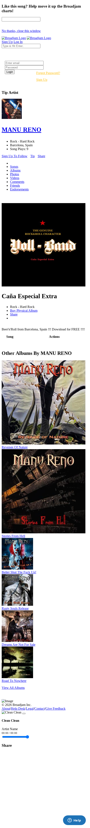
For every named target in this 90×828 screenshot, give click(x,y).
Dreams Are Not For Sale (18, 644)
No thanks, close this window (21, 31)
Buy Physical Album (23, 310)
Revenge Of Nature (15, 447)
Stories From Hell (13, 536)
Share (41, 156)
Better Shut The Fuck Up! (19, 572)
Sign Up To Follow (14, 156)
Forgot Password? (48, 73)
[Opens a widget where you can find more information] (74, 820)
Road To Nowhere (14, 681)
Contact (39, 708)
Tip (32, 156)
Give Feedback (55, 708)
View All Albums (13, 688)
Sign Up (41, 79)
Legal (29, 708)
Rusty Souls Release (15, 608)
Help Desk (18, 708)
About (6, 708)
